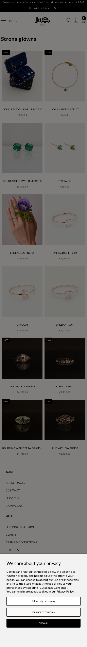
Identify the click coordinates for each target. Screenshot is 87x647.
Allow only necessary (43, 601)
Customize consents (43, 612)
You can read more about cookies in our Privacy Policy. (40, 591)
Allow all (43, 623)
